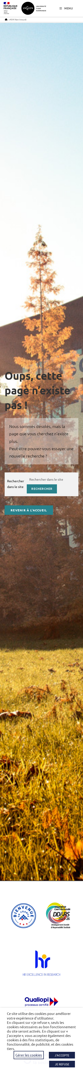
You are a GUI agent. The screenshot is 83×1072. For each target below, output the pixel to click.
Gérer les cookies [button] (28, 1055)
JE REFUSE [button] (62, 1064)
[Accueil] (6, 19)
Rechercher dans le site (15, 484)
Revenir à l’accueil (29, 510)
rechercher (41, 489)
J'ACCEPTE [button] (62, 1055)
